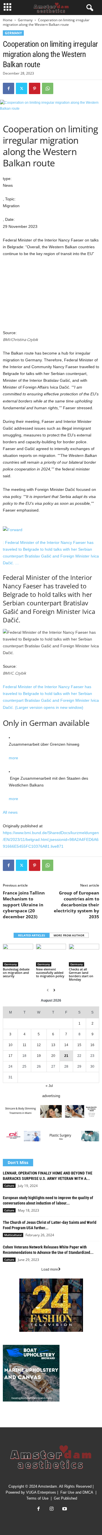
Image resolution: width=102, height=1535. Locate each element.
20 (53, 1056)
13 (53, 1045)
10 (10, 1045)
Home (7, 20)
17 (10, 1056)
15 (79, 1045)
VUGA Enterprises (41, 1492)
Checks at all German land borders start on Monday (81, 974)
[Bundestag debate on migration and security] (18, 955)
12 (39, 1045)
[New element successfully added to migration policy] (51, 955)
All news (10, 812)
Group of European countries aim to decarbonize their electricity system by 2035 (76, 904)
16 (92, 1045)
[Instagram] (51, 1509)
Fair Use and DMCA (76, 1492)
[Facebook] (8, 88)
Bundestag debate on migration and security (16, 972)
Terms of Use (37, 1498)
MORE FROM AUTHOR (69, 935)
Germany (25, 20)
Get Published (65, 1498)
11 (24, 1045)
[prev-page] (47, 990)
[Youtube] (64, 1509)
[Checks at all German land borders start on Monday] (84, 955)
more (13, 758)
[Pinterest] (34, 88)
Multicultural (13, 1235)
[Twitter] (21, 88)
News (7, 1417)
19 (39, 1056)
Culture (9, 1186)
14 (66, 1045)
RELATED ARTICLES (31, 935)
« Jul (49, 1086)
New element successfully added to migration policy (50, 972)
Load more (49, 1269)
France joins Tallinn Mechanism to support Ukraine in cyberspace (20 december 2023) (24, 904)
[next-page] (54, 990)
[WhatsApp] (47, 88)
